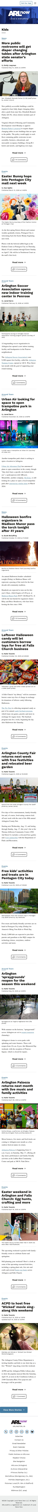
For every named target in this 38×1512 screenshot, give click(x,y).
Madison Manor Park (9, 596)
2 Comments (21, 957)
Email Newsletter (19, 1443)
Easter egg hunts (21, 1270)
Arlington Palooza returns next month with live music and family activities (17, 1087)
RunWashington (19, 1487)
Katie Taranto (9, 654)
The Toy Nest (6, 708)
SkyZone (27, 477)
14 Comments (20, 160)
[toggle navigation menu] (35, 3)
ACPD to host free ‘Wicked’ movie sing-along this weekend (18, 1306)
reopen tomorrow (27, 1032)
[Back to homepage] (6, 3)
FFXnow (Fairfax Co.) (19, 1472)
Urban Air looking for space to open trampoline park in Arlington (18, 404)
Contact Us (19, 1440)
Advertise (19, 1436)
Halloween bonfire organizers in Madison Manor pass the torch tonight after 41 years (18, 524)
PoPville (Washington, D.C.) (19, 1480)
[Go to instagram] (16, 1432)
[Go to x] (6, 1432)
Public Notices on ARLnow (19, 1454)
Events (5, 171)
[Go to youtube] (22, 1432)
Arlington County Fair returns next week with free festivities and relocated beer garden (19, 760)
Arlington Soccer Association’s (16, 357)
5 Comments (21, 269)
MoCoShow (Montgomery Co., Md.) (19, 1476)
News (4, 38)
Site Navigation (19, 1461)
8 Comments (21, 736)
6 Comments (21, 854)
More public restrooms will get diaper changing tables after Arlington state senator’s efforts (19, 52)
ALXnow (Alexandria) (19, 1469)
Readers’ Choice (19, 1458)
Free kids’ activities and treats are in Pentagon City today (18, 874)
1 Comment (20, 1396)
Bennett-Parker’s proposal (11, 128)
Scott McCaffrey (10, 536)
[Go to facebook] (11, 1432)
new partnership (12, 837)
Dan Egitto (8, 188)
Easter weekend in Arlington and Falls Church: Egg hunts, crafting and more (17, 1197)
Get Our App (26, 3)
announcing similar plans (18, 483)
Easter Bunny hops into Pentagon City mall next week (17, 179)
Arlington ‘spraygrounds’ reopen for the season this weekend (18, 979)
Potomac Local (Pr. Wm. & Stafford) (19, 1483)
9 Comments (21, 500)
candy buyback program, (24, 711)
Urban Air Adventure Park (11, 466)
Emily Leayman (10, 65)
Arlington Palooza (8, 1150)
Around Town (7, 281)
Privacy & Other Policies (19, 1451)
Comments (20, 383)
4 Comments (21, 1175)
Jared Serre (8, 301)
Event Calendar (19, 1447)
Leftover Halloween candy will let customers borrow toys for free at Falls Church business (18, 642)
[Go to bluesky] (32, 1432)
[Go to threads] (27, 1432)
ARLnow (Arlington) (19, 1465)
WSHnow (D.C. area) (19, 1490)
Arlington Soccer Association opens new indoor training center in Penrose (17, 291)
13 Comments (20, 618)
